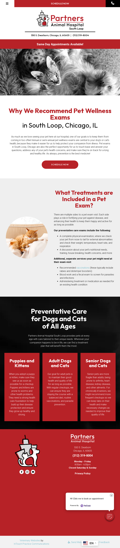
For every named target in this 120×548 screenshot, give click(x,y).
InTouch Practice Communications (31, 543)
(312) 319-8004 (81, 35)
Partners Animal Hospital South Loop (47, 335)
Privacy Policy (82, 473)
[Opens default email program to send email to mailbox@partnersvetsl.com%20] (33, 472)
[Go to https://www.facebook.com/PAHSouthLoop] (21, 472)
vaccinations (82, 267)
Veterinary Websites (30, 540)
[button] (112, 3)
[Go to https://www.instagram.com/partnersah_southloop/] (27, 472)
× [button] (111, 495)
